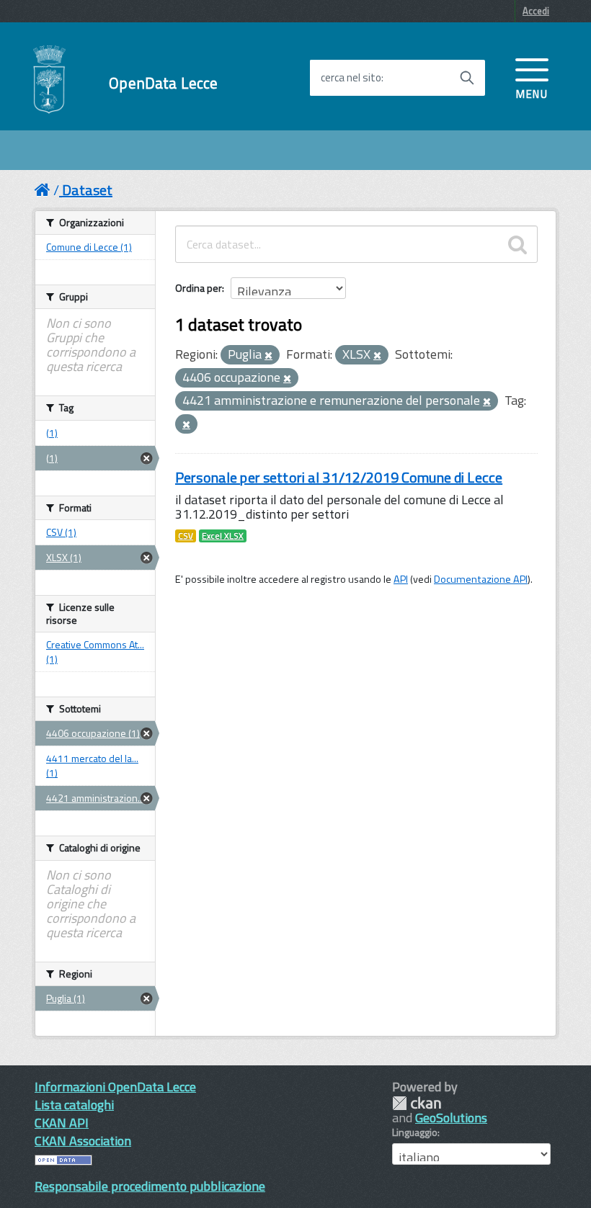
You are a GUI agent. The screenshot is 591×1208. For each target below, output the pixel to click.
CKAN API (62, 1122)
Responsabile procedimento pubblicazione (150, 1186)
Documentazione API (481, 579)
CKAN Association (83, 1140)
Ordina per (198, 287)
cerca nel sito (351, 78)
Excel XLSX (223, 535)
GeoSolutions (451, 1117)
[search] (517, 244)
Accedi (536, 11)
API (401, 579)
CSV (185, 535)
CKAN (416, 1103)
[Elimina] (268, 356)
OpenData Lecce (163, 83)
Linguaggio (414, 1132)
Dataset (87, 190)
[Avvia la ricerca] (467, 78)
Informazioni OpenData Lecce (115, 1086)
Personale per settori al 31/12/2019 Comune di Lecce (338, 477)
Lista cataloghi (74, 1104)
